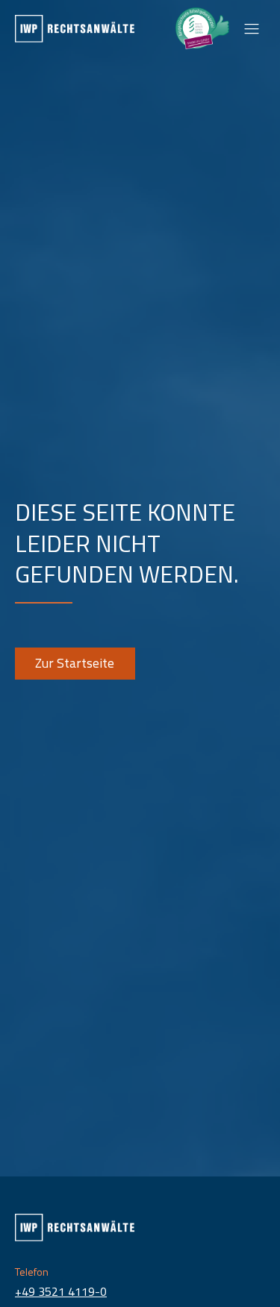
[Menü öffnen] (251, 28)
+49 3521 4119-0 (61, 1291)
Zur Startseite (74, 663)
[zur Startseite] (74, 29)
